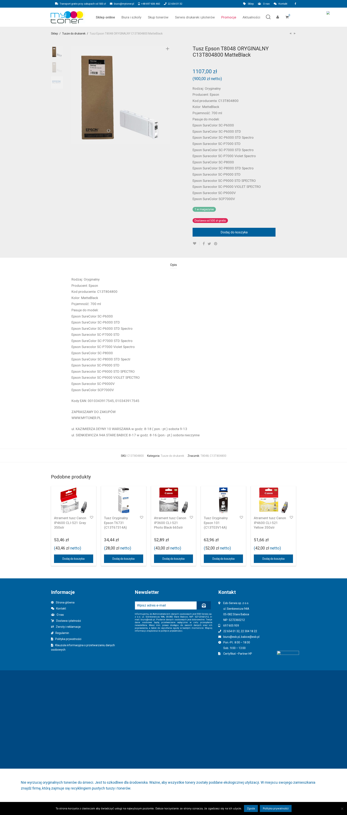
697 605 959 (231, 625)
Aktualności (251, 17)
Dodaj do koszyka (234, 232)
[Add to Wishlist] (196, 243)
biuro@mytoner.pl (124, 3)
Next (168, 95)
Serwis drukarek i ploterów (195, 17)
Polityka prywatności (68, 639)
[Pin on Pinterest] (216, 244)
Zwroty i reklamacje (68, 626)
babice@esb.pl (250, 636)
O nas (266, 4)
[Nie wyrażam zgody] (342, 809)
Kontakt (283, 4)
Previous (74, 95)
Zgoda (251, 808)
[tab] (173, 264)
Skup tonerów (158, 17)
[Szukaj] (268, 17)
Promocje (228, 17)
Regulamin (62, 633)
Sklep (251, 4)
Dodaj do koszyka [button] (73, 558)
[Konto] (277, 17)
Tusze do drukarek (74, 33)
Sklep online (105, 17)
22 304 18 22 (249, 631)
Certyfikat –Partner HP (237, 653)
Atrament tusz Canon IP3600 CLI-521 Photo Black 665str (170, 523)
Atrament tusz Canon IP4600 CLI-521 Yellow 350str (270, 523)
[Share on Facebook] (204, 244)
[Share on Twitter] (209, 244)
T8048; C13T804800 (213, 455)
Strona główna (65, 602)
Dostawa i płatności (68, 620)
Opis (173, 265)
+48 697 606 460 (150, 3)
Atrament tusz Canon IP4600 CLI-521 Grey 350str (70, 523)
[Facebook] (295, 3)
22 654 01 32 (175, 3)
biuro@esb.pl (231, 636)
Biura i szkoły (131, 17)
